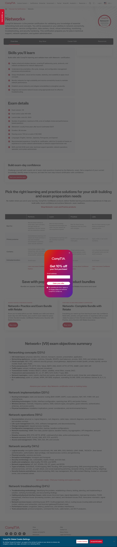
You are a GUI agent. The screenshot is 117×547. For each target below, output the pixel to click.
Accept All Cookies (96, 541)
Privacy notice (55, 289)
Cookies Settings (82, 541)
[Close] (114, 541)
